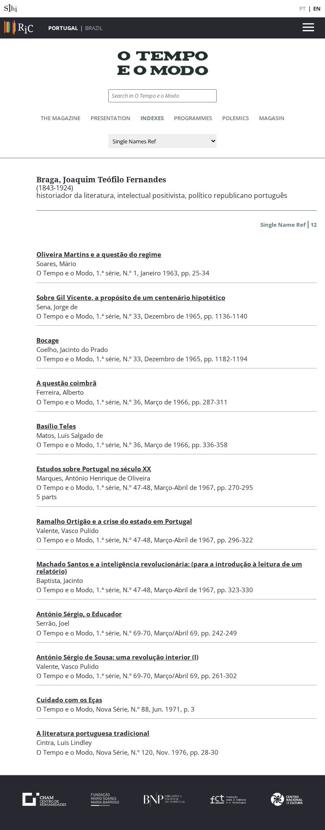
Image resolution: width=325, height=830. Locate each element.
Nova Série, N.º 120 (124, 752)
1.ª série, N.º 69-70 (123, 633)
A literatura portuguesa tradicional (92, 733)
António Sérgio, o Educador (79, 614)
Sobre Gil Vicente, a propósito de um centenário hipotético (130, 297)
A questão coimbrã (66, 383)
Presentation (110, 118)
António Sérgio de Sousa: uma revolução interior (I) (117, 657)
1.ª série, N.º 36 (118, 402)
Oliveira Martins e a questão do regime (98, 254)
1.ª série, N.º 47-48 (123, 487)
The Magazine (60, 118)
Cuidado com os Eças (69, 699)
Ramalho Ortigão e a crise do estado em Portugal (114, 521)
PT (302, 8)
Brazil (94, 28)
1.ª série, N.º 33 (118, 316)
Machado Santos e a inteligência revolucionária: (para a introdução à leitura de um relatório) (169, 567)
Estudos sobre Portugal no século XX (93, 468)
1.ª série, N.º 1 (116, 273)
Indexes (152, 118)
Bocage (47, 340)
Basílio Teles (56, 426)
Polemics (235, 118)
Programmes (193, 118)
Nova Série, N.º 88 (122, 709)
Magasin (271, 118)
